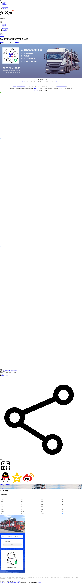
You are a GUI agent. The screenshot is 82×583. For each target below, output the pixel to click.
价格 (35, 88)
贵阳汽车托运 (71, 577)
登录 (1, 33)
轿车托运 (6, 375)
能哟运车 (4, 3)
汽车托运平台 (22, 86)
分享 (1, 459)
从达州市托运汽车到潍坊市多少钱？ (7, 484)
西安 (2, 501)
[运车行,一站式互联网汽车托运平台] (41, 77)
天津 (2, 499)
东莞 (62, 511)
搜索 (1, 22)
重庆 (42, 501)
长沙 (2, 506)
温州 (2, 513)
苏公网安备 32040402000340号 (14, 582)
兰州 (2, 508)
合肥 (42, 509)
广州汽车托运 (5, 7)
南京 (21, 499)
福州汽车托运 (11, 578)
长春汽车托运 (28, 577)
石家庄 (2, 511)
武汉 (42, 499)
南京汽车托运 (41, 577)
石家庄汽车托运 (2, 578)
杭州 (62, 501)
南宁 (21, 509)
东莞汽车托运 (24, 578)
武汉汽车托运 (15, 577)
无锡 (42, 508)
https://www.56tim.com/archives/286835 (10, 370)
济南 (62, 503)
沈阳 (62, 499)
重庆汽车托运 (11, 577)
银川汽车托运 (20, 578)
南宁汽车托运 (23, 577)
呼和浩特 (22, 511)
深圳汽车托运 (5, 8)
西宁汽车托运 (16, 578)
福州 (21, 506)
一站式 (18, 86)
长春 (21, 504)
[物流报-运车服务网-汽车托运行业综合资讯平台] (7, 15)
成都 (21, 501)
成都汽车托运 (6, 577)
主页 (2, 34)
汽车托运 (4, 2)
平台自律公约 (40, 582)
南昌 (62, 508)
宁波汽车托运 (7, 578)
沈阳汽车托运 (32, 577)
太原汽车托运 (67, 577)
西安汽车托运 (2, 577)
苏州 (21, 508)
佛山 (42, 511)
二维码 (12, 471)
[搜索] (41, 32)
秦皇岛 (42, 513)
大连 (21, 503)
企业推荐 (2, 36)
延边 (2, 504)
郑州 (62, 504)
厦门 (42, 504)
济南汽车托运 (50, 577)
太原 (62, 509)
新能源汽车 (59, 86)
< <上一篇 (2, 485)
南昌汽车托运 (63, 577)
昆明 (62, 506)
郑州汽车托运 (46, 577)
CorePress (18, 581)
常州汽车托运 (19, 577)
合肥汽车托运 (59, 577)
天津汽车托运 (76, 577)
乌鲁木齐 (42, 506)
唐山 (21, 513)
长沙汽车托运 (54, 577)
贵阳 (2, 509)
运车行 (21, 81)
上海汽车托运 (5, 5)
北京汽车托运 (5, 4)
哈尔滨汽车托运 (36, 577)
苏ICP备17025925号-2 (4, 582)
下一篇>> (2, 488)
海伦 (2, 42)
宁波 (42, 503)
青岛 (2, 503)
